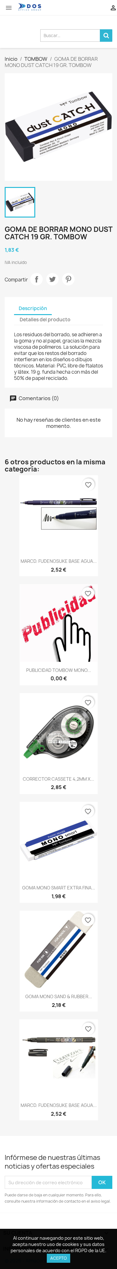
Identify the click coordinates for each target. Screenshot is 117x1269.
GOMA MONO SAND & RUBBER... (58, 996)
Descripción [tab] (33, 308)
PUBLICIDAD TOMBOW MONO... (58, 670)
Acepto (58, 1258)
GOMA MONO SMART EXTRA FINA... (58, 888)
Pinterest (68, 279)
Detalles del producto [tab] (45, 319)
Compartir (36, 279)
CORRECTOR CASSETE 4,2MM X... (58, 779)
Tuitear (52, 279)
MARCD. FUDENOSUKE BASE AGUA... (59, 561)
